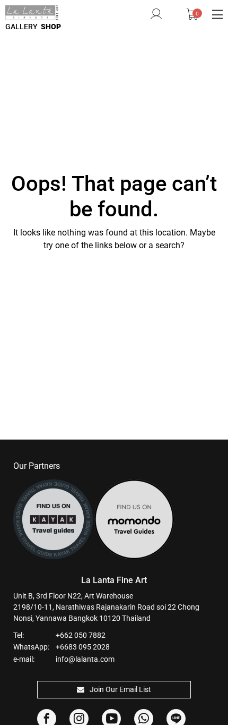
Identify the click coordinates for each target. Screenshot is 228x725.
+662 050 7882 (81, 635)
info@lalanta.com (85, 659)
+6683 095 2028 (83, 647)
